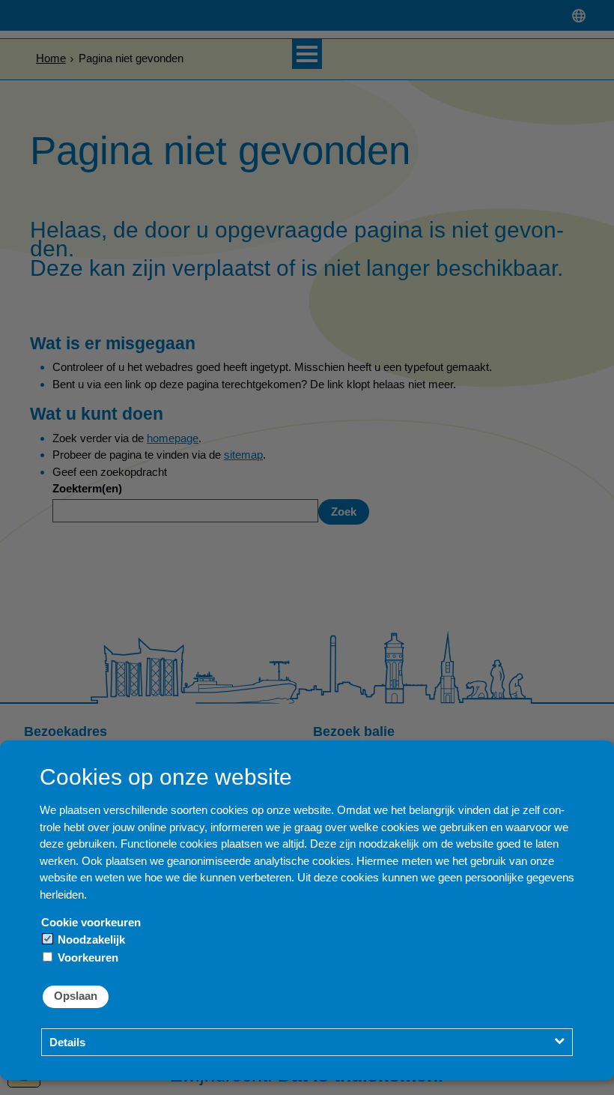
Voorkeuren (86, 957)
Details (67, 1042)
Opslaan (75, 995)
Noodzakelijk (90, 939)
